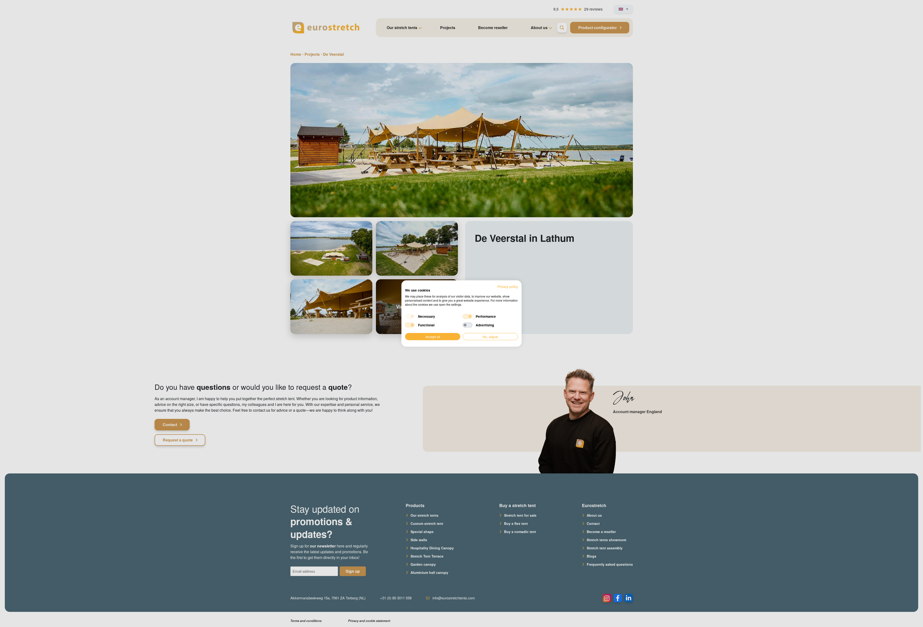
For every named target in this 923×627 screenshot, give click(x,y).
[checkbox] (410, 316)
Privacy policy (507, 286)
